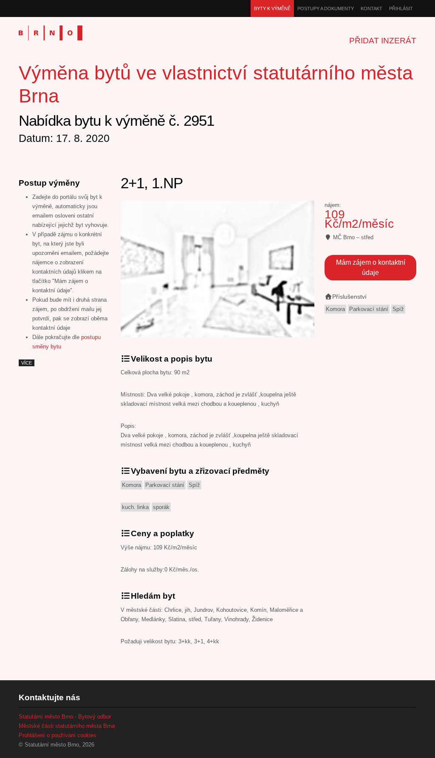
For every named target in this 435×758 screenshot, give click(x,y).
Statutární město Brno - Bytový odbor (65, 716)
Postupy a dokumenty (325, 8)
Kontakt (371, 8)
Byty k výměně (272, 8)
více (26, 362)
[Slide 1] (217, 326)
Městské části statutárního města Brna (67, 726)
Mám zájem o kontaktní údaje (370, 267)
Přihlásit (401, 8)
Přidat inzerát (382, 40)
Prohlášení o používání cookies (57, 735)
